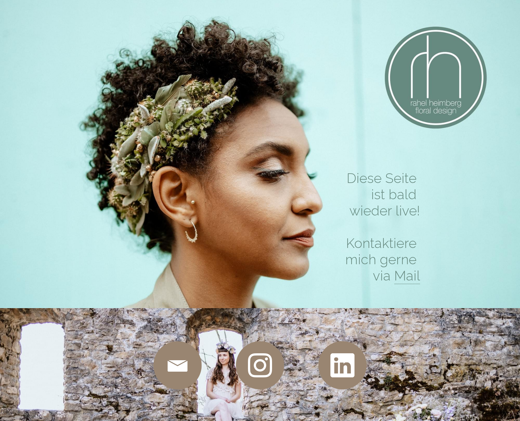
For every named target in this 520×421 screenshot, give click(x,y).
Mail (407, 276)
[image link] (177, 365)
